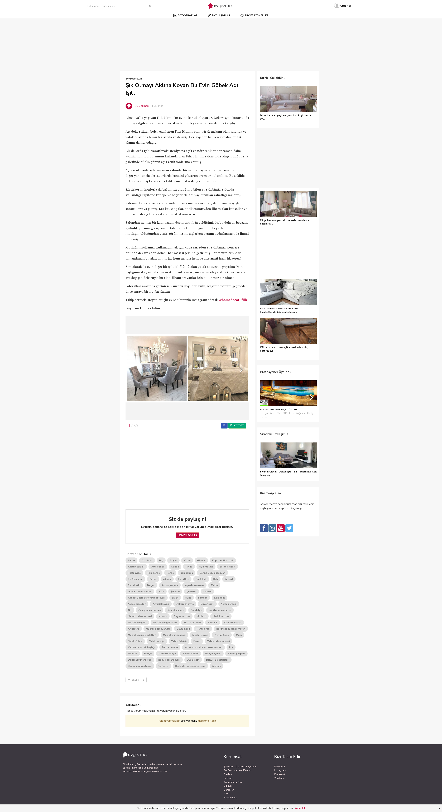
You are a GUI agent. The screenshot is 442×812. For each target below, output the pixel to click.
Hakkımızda (230, 797)
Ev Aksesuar (135, 579)
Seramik (213, 622)
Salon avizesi (227, 566)
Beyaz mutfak (182, 616)
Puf (231, 647)
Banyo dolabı (191, 653)
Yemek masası (175, 610)
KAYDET (238, 425)
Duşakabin (193, 659)
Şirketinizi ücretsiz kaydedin (240, 766)
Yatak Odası (135, 641)
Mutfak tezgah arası (165, 622)
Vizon (187, 560)
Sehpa (175, 566)
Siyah (175, 597)
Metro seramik (192, 622)
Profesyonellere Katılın (237, 770)
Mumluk (132, 653)
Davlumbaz (183, 628)
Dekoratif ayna (185, 604)
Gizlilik (228, 786)
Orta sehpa (158, 566)
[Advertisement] (221, 42)
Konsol (207, 591)
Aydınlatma (206, 566)
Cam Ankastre (232, 622)
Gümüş (201, 560)
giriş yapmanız (189, 721)
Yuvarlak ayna (160, 604)
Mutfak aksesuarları (158, 628)
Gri (130, 610)
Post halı (201, 579)
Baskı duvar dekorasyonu (190, 666)
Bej (161, 560)
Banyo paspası (236, 653)
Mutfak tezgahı (137, 622)
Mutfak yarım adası (174, 635)
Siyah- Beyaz (200, 635)
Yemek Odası (229, 604)
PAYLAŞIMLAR (221, 15)
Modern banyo (167, 653)
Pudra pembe (170, 647)
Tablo (214, 585)
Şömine (175, 591)
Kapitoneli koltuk (222, 560)
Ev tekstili (134, 585)
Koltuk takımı (136, 566)
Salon (131, 560)
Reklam (228, 774)
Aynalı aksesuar (194, 585)
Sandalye (196, 610)
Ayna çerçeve (169, 585)
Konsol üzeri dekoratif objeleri (146, 597)
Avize (189, 566)
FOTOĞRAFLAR (188, 15)
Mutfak (162, 616)
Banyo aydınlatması (140, 666)
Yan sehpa (187, 573)
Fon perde (153, 573)
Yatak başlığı (156, 641)
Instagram (280, 770)
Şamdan (203, 597)
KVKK (227, 793)
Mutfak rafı (203, 628)
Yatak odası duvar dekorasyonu (203, 647)
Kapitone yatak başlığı (141, 647)
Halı (215, 579)
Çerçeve (163, 666)
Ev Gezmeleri (134, 79)
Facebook (280, 766)
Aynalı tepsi (222, 635)
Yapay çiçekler (137, 604)
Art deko (147, 560)
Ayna (188, 597)
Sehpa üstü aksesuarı (212, 573)
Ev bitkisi (183, 579)
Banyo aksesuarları (217, 659)
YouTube (279, 778)
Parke (153, 579)
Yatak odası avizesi (218, 641)
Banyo (148, 653)
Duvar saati (207, 604)
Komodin (219, 597)
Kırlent (229, 579)
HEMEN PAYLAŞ (187, 535)
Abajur (167, 579)
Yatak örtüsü (179, 641)
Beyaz (173, 560)
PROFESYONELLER (257, 15)
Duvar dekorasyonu (140, 591)
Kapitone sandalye (220, 610)
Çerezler (229, 789)
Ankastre (133, 628)
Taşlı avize (134, 573)
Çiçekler (191, 591)
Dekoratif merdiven (140, 659)
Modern (201, 616)
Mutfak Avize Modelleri (142, 635)
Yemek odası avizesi (140, 616)
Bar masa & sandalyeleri (231, 628)
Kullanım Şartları (233, 782)
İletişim (228, 778)
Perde (170, 573)
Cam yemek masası (149, 610)
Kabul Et (300, 808)
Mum (239, 635)
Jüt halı (216, 666)
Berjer (151, 585)
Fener (196, 641)
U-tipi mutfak (221, 616)
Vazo (161, 591)
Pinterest (279, 774)
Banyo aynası (213, 653)
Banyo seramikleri (169, 659)
